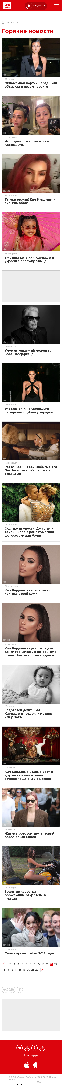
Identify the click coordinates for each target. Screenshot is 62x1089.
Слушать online (39, 6)
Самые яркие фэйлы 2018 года (29, 953)
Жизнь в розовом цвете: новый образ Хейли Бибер (29, 835)
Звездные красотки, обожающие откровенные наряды (26, 895)
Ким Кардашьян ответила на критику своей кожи (28, 592)
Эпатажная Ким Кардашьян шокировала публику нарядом (29, 411)
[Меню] (56, 5)
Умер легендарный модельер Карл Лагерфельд (28, 352)
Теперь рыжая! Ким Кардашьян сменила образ (30, 201)
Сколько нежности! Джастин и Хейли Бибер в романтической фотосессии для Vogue (29, 532)
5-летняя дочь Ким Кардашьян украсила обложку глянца (29, 260)
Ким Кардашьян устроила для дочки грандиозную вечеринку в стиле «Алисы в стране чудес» (31, 652)
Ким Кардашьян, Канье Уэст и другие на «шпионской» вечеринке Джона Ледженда (29, 775)
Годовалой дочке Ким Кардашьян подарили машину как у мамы (29, 714)
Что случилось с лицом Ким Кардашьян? (27, 143)
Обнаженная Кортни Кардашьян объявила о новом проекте (31, 85)
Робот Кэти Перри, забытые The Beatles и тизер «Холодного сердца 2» (31, 470)
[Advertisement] (31, 286)
